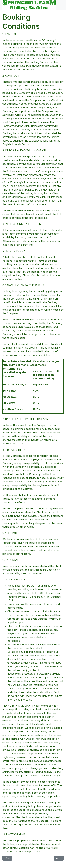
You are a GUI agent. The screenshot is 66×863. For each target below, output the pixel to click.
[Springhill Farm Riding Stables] (29, 4)
